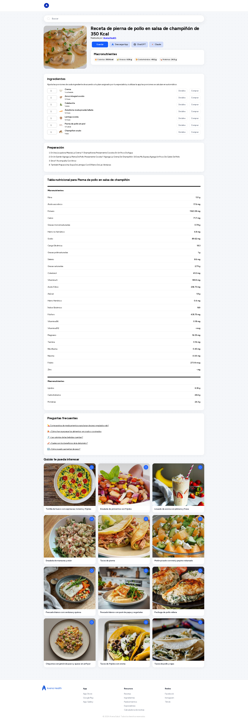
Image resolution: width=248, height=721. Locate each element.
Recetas (127, 694)
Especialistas (129, 706)
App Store (87, 694)
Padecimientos (130, 702)
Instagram (169, 698)
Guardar (99, 44)
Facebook (169, 694)
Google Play (88, 698)
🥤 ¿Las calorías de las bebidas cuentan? (65, 437)
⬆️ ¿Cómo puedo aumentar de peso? (63, 449)
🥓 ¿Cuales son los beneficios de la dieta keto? (67, 443)
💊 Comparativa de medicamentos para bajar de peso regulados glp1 (78, 425)
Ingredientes (129, 698)
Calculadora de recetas (134, 710)
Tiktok (167, 702)
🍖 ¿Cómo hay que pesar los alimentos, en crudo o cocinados (74, 431)
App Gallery (88, 702)
